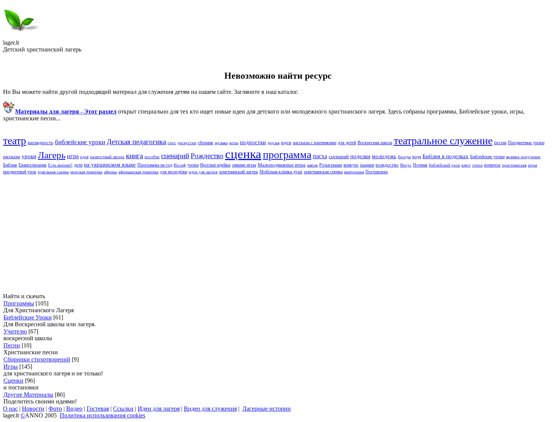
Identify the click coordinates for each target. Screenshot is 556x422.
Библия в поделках (445, 156)
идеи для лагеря (203, 172)
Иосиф (180, 165)
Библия (10, 165)
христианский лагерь (238, 171)
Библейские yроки (487, 156)
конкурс (351, 165)
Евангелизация (33, 165)
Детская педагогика (136, 142)
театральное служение (443, 140)
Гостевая (98, 408)
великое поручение (523, 157)
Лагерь (51, 154)
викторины (354, 172)
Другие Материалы (28, 394)
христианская (514, 165)
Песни (11, 345)
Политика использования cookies (102, 415)
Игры (10, 366)
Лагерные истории (266, 408)
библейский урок (444, 165)
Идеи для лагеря (159, 408)
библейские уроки (80, 142)
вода (416, 156)
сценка (243, 154)
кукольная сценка (53, 172)
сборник (205, 142)
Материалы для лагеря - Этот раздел (65, 111)
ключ (466, 165)
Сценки (13, 380)
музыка (221, 143)
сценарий (339, 156)
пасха (320, 156)
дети (78, 165)
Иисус (406, 165)
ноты (233, 143)
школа (312, 165)
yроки (29, 156)
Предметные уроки (526, 142)
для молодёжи (173, 171)
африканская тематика (138, 172)
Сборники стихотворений (36, 359)
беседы (404, 157)
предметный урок (19, 171)
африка (110, 172)
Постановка (376, 171)
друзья (273, 143)
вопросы (492, 165)
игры (532, 165)
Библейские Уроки (27, 317)
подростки (253, 142)
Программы (18, 303)
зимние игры (244, 165)
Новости (33, 408)
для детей (347, 142)
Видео (74, 408)
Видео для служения (210, 408)
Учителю (15, 331)
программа (287, 154)
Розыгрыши (330, 165)
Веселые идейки (215, 165)
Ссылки (123, 408)
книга (134, 156)
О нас (10, 408)
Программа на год (154, 165)
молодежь (384, 156)
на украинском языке (110, 165)
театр (14, 140)
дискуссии (186, 143)
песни (500, 142)
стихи (477, 165)
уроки (193, 165)
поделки (360, 156)
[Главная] (21, 37)
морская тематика (86, 172)
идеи (286, 142)
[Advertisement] (230, 234)
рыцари (367, 165)
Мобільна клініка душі (280, 171)
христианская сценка (323, 171)
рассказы (11, 156)
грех (172, 143)
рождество (387, 165)
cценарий (175, 156)
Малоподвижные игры (282, 165)
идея (84, 157)
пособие (152, 157)
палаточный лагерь (107, 157)
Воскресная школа (374, 142)
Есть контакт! (60, 165)
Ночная (420, 165)
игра (73, 156)
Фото (55, 408)
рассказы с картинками (314, 142)
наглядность (40, 142)
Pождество (207, 156)
